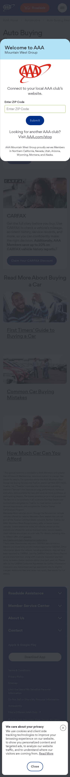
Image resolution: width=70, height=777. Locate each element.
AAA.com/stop (39, 137)
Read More (46, 753)
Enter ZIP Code (14, 102)
